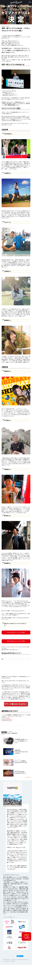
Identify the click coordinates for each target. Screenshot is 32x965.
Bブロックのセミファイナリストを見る (16, 641)
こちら (8, 717)
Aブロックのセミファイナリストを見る (16, 632)
